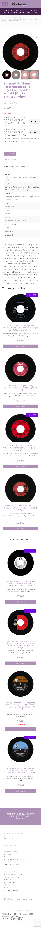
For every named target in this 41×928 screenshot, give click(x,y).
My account (9, 854)
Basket (7, 856)
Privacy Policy (10, 862)
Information (10, 851)
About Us (8, 836)
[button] (36, 37)
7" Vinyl (17, 18)
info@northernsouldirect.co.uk (19, 899)
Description (10, 159)
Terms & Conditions (13, 864)
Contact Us (9, 838)
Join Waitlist (10, 154)
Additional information (16, 166)
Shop (10, 18)
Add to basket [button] (20, 346)
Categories (10, 845)
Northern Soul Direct (15, 833)
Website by (21, 921)
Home (4, 18)
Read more (21, 729)
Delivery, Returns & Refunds (17, 859)
